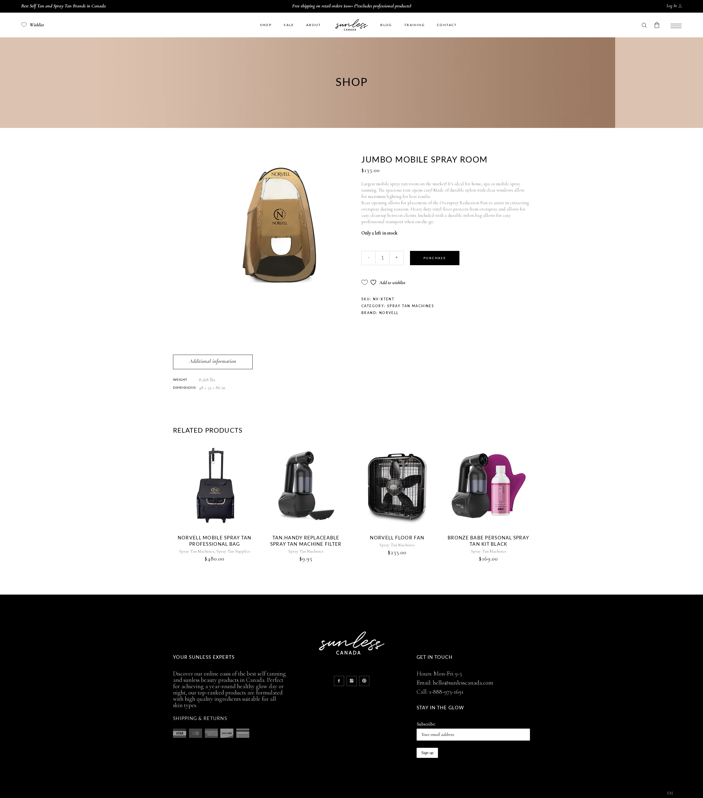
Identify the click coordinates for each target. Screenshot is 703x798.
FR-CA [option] (682, 794)
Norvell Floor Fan (397, 538)
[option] (682, 793)
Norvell (389, 313)
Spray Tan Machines (410, 306)
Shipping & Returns (200, 718)
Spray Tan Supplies (233, 551)
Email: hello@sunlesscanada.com (455, 682)
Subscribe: (426, 724)
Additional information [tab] (212, 361)
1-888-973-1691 (446, 691)
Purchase (434, 258)
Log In (671, 6)
